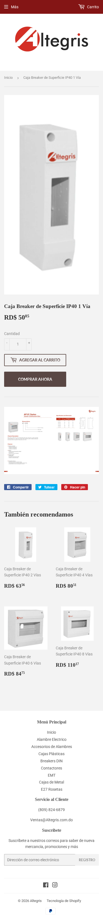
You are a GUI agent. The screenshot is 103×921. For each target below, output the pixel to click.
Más (14, 7)
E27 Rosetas (51, 789)
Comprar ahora (35, 379)
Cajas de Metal (51, 782)
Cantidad (12, 333)
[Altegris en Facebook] (46, 886)
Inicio (8, 77)
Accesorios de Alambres (51, 746)
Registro (87, 860)
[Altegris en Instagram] (55, 886)
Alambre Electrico (51, 739)
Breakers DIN (51, 761)
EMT (51, 775)
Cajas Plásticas (51, 754)
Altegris (36, 901)
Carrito (92, 7)
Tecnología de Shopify (64, 901)
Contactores (51, 768)
